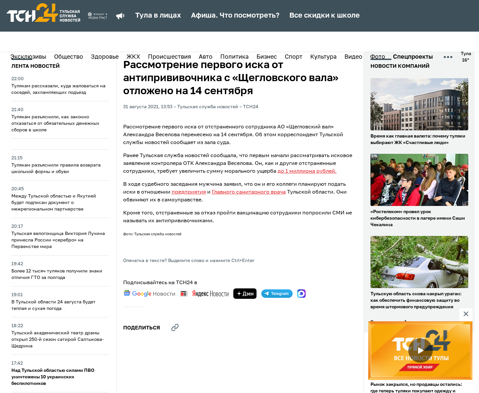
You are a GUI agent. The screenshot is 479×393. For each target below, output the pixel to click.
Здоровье (105, 57)
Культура (323, 57)
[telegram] (277, 293)
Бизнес (266, 57)
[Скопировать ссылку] (175, 327)
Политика (234, 57)
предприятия (189, 192)
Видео (353, 57)
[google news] (149, 293)
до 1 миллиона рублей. (307, 171)
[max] (301, 293)
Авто (205, 57)
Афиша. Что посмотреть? (235, 15)
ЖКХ (133, 57)
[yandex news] (204, 293)
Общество (68, 57)
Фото (377, 57)
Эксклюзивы (28, 57)
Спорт (293, 57)
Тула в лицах (158, 15)
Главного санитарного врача (249, 192)
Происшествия (169, 57)
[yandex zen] (245, 293)
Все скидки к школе (324, 15)
